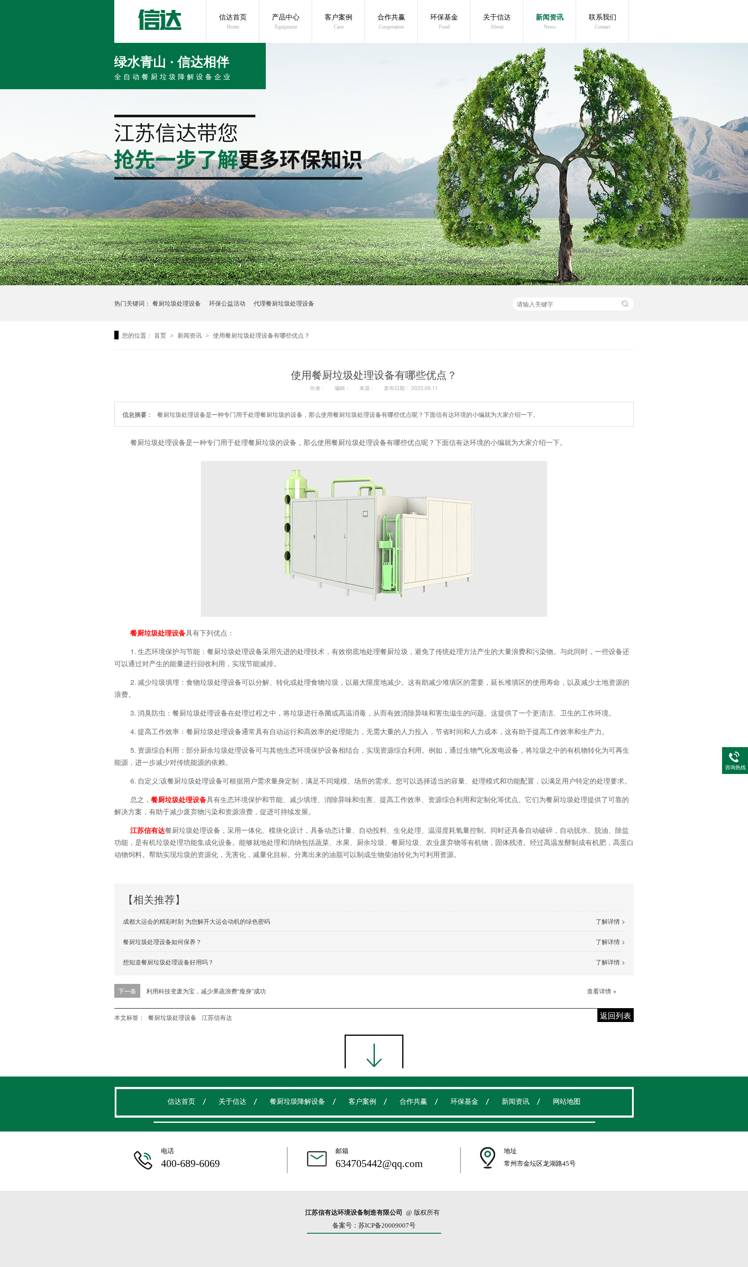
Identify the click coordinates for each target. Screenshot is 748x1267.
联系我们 (602, 21)
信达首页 (233, 21)
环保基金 (444, 21)
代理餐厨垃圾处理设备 (284, 303)
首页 (161, 335)
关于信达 (497, 21)
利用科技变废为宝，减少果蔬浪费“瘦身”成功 (206, 991)
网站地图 (566, 1101)
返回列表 (615, 1015)
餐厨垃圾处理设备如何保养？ (162, 941)
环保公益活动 (227, 303)
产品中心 (286, 21)
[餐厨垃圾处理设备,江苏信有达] (159, 20)
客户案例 (338, 21)
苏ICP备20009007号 (387, 1225)
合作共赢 (391, 21)
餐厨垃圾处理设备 (176, 303)
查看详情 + (601, 991)
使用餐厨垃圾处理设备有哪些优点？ (261, 335)
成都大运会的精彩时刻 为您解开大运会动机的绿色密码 (196, 921)
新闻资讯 (550, 21)
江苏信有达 (217, 1017)
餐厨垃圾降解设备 (297, 1101)
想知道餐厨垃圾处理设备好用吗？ (168, 962)
